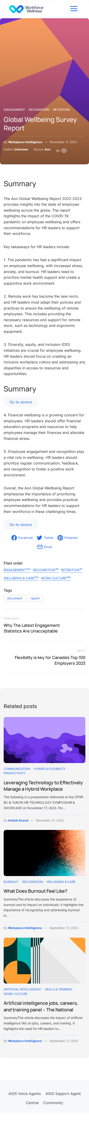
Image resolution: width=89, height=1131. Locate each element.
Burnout (11, 882)
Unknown (21, 149)
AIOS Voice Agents (24, 1093)
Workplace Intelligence (25, 142)
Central (32, 1102)
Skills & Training (58, 989)
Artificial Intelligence (22, 989)
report (35, 598)
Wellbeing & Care (21, 578)
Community (53, 1102)
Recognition (39, 109)
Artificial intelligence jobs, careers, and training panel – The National (41, 1006)
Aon (47, 149)
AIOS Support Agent (63, 1093)
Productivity (14, 773)
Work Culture (56, 578)
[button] (74, 8)
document (14, 598)
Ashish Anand (18, 820)
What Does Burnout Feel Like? (35, 891)
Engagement (14, 109)
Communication (17, 769)
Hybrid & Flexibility (49, 769)
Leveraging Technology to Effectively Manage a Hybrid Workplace (43, 785)
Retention (61, 109)
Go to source (21, 402)
